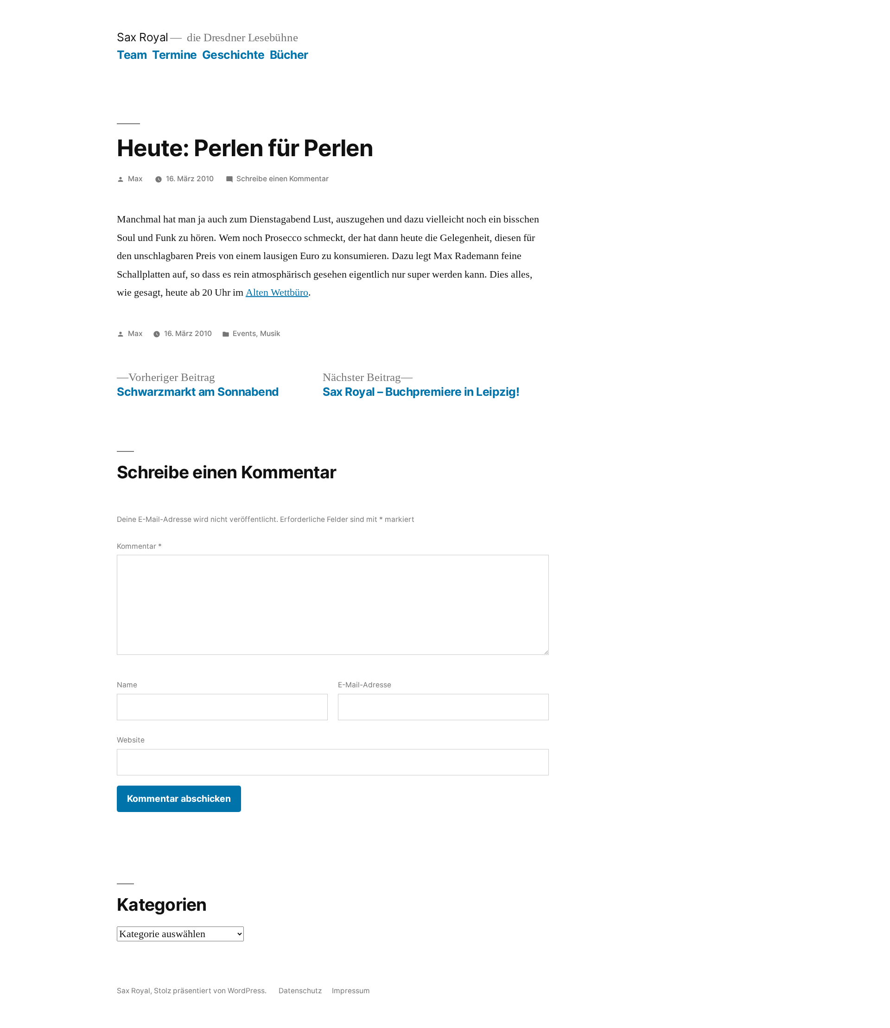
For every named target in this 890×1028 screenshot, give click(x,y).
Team (132, 55)
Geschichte (233, 55)
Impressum (351, 990)
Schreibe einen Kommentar (282, 178)
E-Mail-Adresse (364, 684)
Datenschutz (300, 990)
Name (127, 684)
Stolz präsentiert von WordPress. (211, 990)
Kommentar (139, 546)
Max (135, 178)
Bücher (289, 55)
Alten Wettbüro (277, 292)
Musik (270, 333)
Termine (174, 55)
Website (131, 740)
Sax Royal (142, 37)
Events (244, 333)
